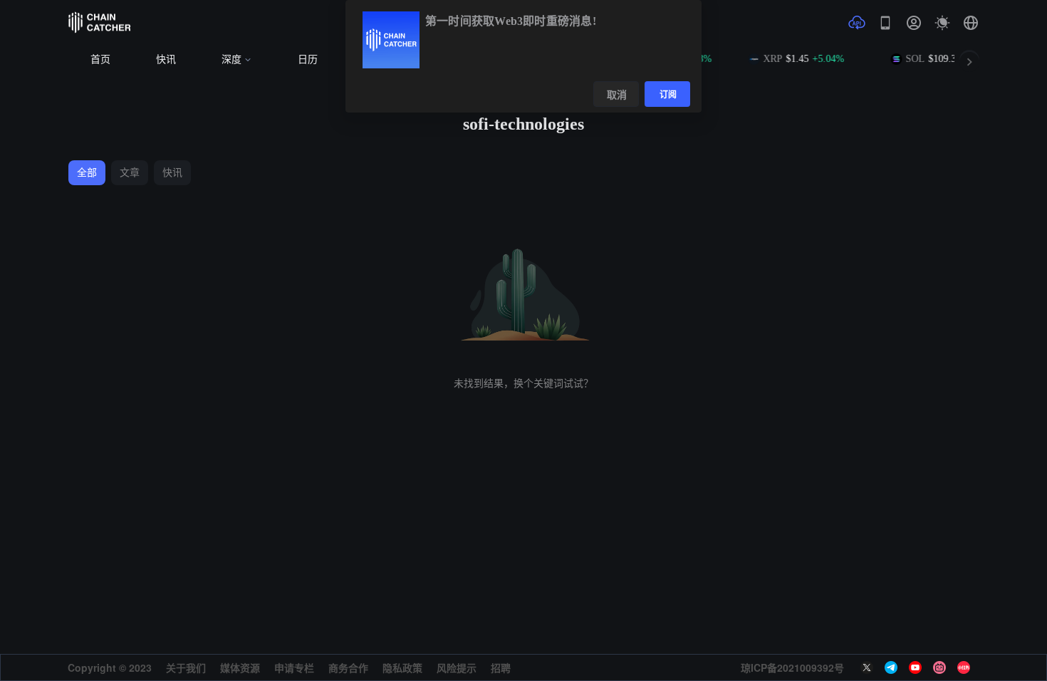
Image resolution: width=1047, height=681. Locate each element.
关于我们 (186, 667)
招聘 (501, 667)
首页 (100, 59)
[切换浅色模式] (942, 22)
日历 (308, 59)
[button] (970, 23)
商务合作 (348, 667)
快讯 (166, 59)
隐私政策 (402, 667)
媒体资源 (240, 667)
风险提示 (456, 667)
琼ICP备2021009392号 (792, 667)
